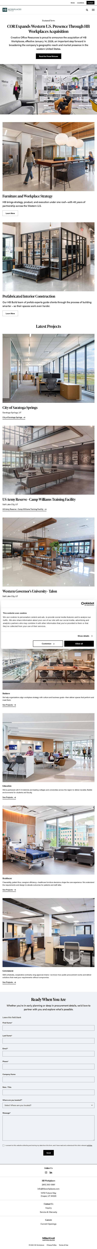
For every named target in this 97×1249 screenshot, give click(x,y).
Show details (83, 636)
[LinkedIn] (51, 1172)
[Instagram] (46, 1172)
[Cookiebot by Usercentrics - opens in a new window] (83, 604)
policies (89, 1145)
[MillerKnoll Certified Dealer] (49, 1239)
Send (48, 1152)
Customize (46, 644)
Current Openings (48, 1223)
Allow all (79, 644)
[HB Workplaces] (12, 10)
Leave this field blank (12, 1017)
